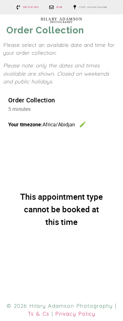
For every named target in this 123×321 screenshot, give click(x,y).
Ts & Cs (39, 313)
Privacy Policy (75, 313)
